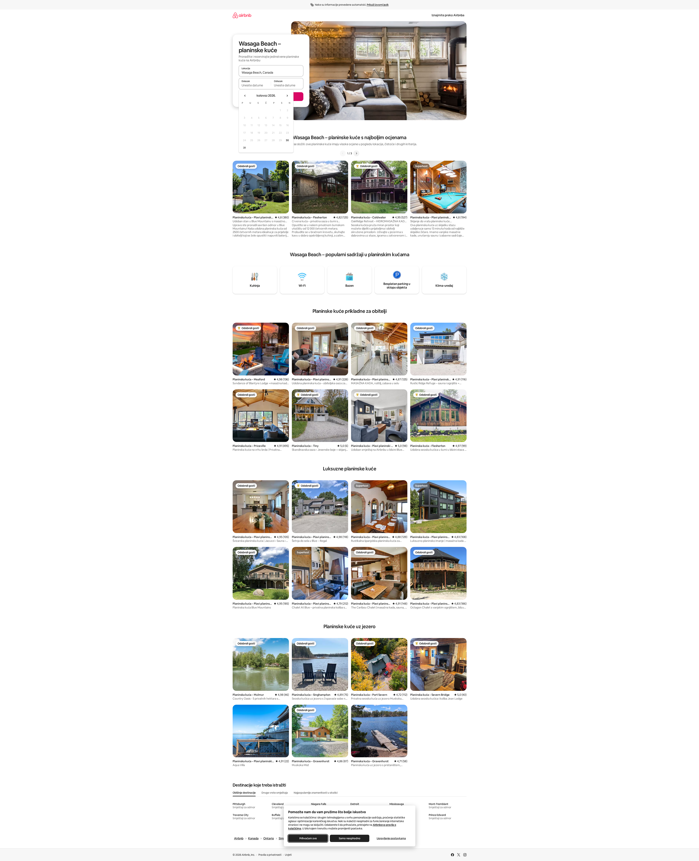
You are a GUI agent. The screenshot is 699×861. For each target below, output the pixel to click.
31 (244, 147)
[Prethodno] (343, 153)
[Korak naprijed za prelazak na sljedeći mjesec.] (287, 96)
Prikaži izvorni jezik (378, 4)
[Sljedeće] (356, 153)
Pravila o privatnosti (269, 854)
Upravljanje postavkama (391, 838)
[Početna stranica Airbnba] (242, 15)
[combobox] (271, 72)
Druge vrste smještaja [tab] (275, 792)
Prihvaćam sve (308, 838)
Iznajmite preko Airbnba (448, 15)
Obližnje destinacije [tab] (244, 792)
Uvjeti (288, 854)
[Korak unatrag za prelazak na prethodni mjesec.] (245, 96)
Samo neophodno (349, 838)
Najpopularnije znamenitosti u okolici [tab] (316, 792)
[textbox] (255, 85)
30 (287, 140)
